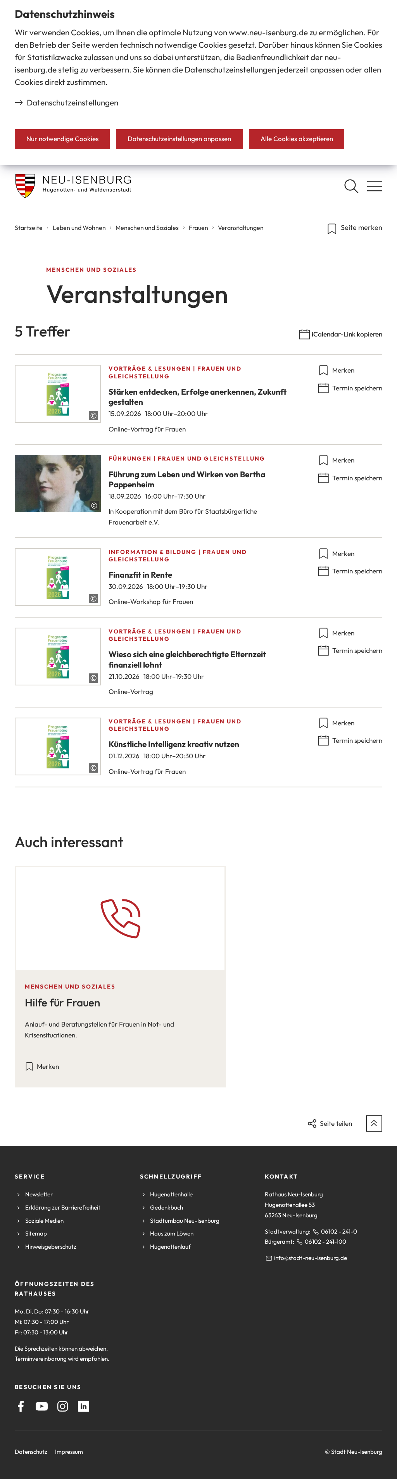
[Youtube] (42, 1406)
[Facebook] (21, 1406)
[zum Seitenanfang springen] (374, 1123)
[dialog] (198, 82)
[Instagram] (63, 1406)
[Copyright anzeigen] (93, 415)
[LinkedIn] (84, 1406)
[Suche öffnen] (351, 186)
